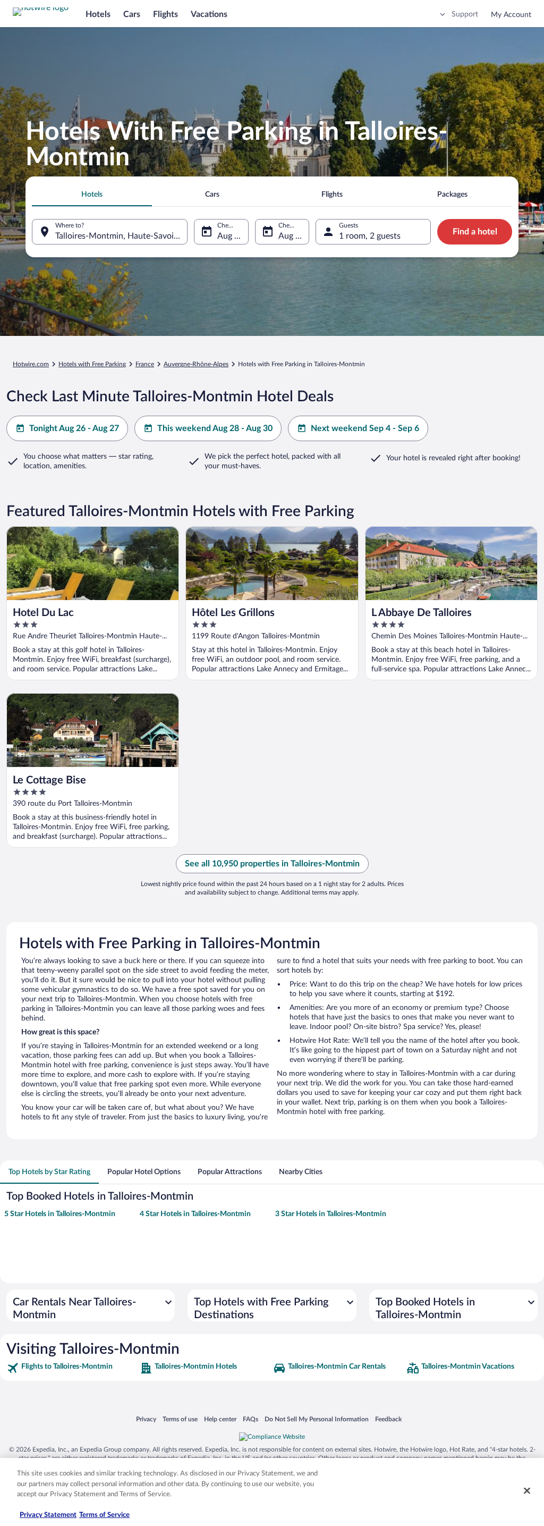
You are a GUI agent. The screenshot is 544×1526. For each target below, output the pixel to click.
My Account (511, 15)
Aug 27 (291, 236)
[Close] (527, 1491)
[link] (72, 1368)
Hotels (98, 14)
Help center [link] (220, 1418)
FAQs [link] (250, 1418)
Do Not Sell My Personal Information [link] (317, 1418)
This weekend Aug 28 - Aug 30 (215, 428)
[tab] (92, 194)
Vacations (209, 14)
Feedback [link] (388, 1418)
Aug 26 (230, 236)
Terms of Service (104, 1515)
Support (465, 14)
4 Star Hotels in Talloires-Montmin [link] (195, 1214)
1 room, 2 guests (370, 236)
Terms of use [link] (180, 1418)
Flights (165, 14)
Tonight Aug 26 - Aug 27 (74, 428)
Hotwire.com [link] (31, 364)
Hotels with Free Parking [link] (92, 364)
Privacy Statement (48, 1515)
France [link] (144, 364)
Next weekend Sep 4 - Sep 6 (365, 428)
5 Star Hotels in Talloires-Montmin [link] (59, 1214)
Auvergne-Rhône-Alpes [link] (196, 364)
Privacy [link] (146, 1418)
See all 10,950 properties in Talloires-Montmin (272, 863)
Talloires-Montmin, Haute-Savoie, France (121, 236)
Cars (131, 14)
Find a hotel (475, 231)
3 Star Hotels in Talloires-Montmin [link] (330, 1214)
